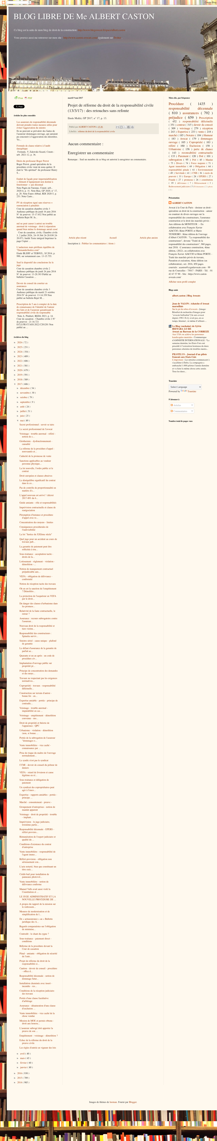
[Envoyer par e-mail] (117, 127)
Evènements (199, 186)
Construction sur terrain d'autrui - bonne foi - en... (35, 694)
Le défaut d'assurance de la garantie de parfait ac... (37, 649)
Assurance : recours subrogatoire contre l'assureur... (38, 620)
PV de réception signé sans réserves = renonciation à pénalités (35, 204)
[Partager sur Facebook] (128, 127)
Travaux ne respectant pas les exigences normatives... (38, 679)
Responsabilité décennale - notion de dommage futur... (36, 977)
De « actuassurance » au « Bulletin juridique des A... (36, 920)
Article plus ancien (149, 237)
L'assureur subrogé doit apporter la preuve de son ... (36, 1029)
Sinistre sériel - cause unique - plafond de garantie (37, 642)
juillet (23, 411)
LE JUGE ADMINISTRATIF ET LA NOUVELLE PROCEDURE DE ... (37, 898)
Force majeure (198, 163)
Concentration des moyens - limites (36, 522)
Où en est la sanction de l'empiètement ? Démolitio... (37, 590)
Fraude (172, 179)
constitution (207, 179)
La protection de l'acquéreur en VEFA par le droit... (37, 597)
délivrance (182, 183)
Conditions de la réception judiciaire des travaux (36, 992)
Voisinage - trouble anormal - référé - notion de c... (37, 435)
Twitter (118, 37)
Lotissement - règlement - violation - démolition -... (37, 563)
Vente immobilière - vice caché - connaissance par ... (35, 747)
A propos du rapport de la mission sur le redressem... (37, 905)
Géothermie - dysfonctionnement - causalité (35, 442)
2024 (20, 351)
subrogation (176, 159)
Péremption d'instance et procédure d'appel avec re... (36, 516)
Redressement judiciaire (179, 186)
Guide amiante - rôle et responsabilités (37, 502)
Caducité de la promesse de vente (35, 456)
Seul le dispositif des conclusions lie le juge (35, 264)
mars (22, 1058)
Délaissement (201, 183)
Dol (201, 156)
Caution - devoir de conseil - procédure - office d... (38, 970)
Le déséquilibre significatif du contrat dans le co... (37, 482)
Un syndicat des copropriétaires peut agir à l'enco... (36, 789)
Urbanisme (176, 149)
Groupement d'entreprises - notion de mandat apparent (37, 808)
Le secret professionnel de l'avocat (35, 429)
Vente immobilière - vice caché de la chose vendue (37, 1015)
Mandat (209, 159)
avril (22, 1053)
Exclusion (196, 146)
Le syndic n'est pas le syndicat (33, 760)
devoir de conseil (203, 125)
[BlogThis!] (121, 127)
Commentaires (180, 411)
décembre (25, 388)
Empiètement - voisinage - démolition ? (38, 1035)
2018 (20, 379)
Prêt (195, 159)
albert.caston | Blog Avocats (186, 295)
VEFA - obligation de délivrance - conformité (35, 578)
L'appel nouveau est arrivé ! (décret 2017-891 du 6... (36, 497)
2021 (20, 365)
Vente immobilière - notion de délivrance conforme (33, 883)
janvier (23, 1067)
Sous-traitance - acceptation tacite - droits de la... (36, 555)
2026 (20, 342)
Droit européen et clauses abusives (35, 475)
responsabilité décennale (191, 108)
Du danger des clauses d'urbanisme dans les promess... (38, 605)
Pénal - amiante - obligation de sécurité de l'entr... (38, 955)
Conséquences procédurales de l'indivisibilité (33, 528)
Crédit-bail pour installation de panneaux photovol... (34, 875)
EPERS (203, 176)
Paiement (184, 156)
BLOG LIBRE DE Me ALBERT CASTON (84, 16)
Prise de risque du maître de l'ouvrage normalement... (37, 754)
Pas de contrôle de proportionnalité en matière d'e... (37, 489)
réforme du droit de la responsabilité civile (96, 131)
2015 (20, 1077)
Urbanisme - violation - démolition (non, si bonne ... (36, 732)
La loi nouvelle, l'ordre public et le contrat (36, 470)
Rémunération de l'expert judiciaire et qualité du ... (37, 838)
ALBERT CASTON (182, 203)
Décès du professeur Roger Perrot (33, 160)
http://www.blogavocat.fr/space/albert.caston (102, 30)
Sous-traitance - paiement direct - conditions (35, 940)
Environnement (205, 169)
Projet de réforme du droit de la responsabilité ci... (34, 962)
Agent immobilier (178, 166)
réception (207, 128)
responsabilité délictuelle (198, 121)
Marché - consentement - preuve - (35, 802)
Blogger (132, 1102)
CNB (195, 172)
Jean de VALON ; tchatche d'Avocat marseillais (190, 305)
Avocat (184, 138)
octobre (24, 397)
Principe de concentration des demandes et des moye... (38, 672)
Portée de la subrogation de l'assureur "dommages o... (37, 739)
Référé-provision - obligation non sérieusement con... (35, 860)
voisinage (186, 128)
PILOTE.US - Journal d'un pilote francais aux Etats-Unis (189, 355)
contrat (181, 125)
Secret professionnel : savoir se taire (36, 424)
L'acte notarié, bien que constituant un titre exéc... (37, 868)
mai (22, 420)
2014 (20, 1082)
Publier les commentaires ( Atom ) (98, 243)
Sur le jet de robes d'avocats (185, 309)
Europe (188, 176)
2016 (20, 1073)
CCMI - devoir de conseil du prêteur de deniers (38, 766)
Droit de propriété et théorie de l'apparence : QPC (34, 724)
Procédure (179, 103)
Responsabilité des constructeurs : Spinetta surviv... (35, 635)
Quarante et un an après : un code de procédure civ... (36, 657)
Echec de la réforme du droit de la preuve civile (35, 1042)
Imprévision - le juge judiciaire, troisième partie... (34, 823)
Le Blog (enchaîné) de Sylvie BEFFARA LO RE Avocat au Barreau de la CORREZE (190, 328)
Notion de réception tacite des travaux (37, 583)
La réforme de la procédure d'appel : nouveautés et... (36, 450)
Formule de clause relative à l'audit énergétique (33, 147)
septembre (25, 402)
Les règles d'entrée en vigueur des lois (37, 1047)
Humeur (208, 135)
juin (22, 415)
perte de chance (203, 149)
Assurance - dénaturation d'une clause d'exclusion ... (37, 1007)
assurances (192, 112)
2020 (20, 370)
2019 (20, 374)
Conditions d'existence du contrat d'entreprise (35, 845)
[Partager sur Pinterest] (132, 127)
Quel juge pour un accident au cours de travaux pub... (38, 540)
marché (173, 135)
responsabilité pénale (179, 169)
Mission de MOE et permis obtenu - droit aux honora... (36, 1022)
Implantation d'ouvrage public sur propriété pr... (35, 664)
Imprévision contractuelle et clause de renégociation (37, 509)
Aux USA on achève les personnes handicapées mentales (188, 336)
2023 (20, 356)
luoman (113, 1102)
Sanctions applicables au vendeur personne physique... (35, 462)
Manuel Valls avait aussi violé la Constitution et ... (34, 890)
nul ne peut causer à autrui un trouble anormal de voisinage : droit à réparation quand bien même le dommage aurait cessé (37, 226)
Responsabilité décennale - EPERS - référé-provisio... (36, 831)
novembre (25, 392)
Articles (177, 405)
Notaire (190, 135)
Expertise (183, 131)
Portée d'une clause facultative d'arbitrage (33, 999)
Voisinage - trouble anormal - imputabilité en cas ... (33, 709)
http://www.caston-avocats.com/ (80, 37)
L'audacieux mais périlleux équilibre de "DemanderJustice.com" (35, 248)
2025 (20, 347)
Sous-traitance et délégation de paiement (34, 781)
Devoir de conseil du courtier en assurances (32, 285)
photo (210, 186)
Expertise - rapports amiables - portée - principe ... (38, 796)
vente (201, 131)
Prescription (206, 118)
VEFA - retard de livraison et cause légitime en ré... (36, 774)
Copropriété (196, 142)
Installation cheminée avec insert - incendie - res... (35, 985)
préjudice (177, 117)
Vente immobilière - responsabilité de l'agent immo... (37, 853)
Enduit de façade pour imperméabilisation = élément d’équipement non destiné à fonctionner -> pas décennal (37, 181)
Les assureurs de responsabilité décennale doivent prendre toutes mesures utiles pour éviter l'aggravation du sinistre (37, 124)
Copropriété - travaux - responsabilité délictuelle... (37, 687)
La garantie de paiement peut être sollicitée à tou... (35, 548)
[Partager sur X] (125, 127)
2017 (20, 384)
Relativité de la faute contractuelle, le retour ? (37, 612)
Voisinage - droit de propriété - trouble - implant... (38, 816)
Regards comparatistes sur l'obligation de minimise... (37, 928)
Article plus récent (77, 237)
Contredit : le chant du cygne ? (34, 933)
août (22, 406)
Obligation (200, 166)
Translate (192, 391)
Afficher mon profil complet (182, 281)
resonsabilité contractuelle (197, 153)
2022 (20, 360)
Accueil (113, 237)
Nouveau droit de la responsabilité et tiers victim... (37, 627)
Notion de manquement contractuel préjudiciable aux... (36, 570)
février (23, 1062)
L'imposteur (178, 359)
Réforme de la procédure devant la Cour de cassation (35, 947)
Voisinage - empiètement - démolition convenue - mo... (37, 717)
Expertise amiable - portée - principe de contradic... (38, 702)
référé (173, 146)
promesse (189, 179)
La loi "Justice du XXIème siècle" (35, 534)
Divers (180, 163)
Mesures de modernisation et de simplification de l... (34, 913)
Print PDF (25, 98)
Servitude (180, 172)
